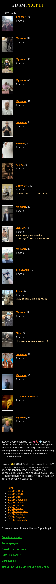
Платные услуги (11, 555)
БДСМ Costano (16, 502)
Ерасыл (20, 227)
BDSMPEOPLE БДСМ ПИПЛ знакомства (25, 566)
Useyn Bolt (22, 185)
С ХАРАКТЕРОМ (25, 396)
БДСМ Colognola (17, 520)
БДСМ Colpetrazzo (18, 517)
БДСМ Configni (16, 514)
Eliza (18, 333)
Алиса (19, 164)
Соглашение (9, 560)
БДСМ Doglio (15, 490)
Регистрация (10, 543)
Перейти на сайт (12, 537)
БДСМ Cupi (14, 496)
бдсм (11, 488)
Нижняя (20, 143)
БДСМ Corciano (16, 505)
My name (21, 38)
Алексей (21, 17)
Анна (19, 291)
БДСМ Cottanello (18, 499)
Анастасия (22, 270)
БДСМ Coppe (15, 508)
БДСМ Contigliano (18, 511)
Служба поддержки (14, 549)
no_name (21, 122)
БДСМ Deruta (15, 493)
